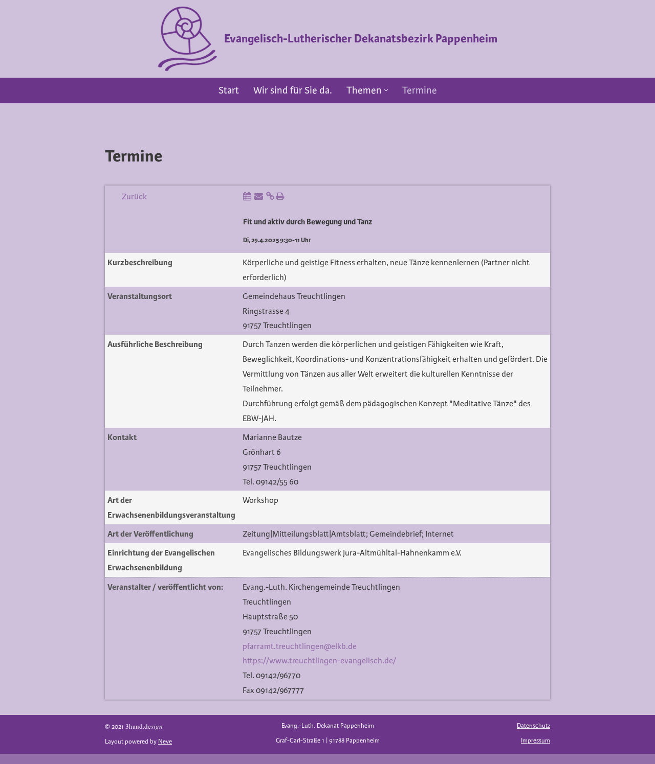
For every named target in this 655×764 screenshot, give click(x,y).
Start (229, 90)
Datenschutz (533, 726)
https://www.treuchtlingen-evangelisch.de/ (319, 661)
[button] (386, 90)
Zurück (134, 197)
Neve (165, 742)
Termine (419, 90)
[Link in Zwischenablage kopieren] (270, 197)
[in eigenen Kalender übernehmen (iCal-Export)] (247, 197)
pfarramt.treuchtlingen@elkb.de (300, 646)
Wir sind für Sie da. (292, 90)
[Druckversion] (280, 197)
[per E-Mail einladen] (258, 197)
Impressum (535, 741)
